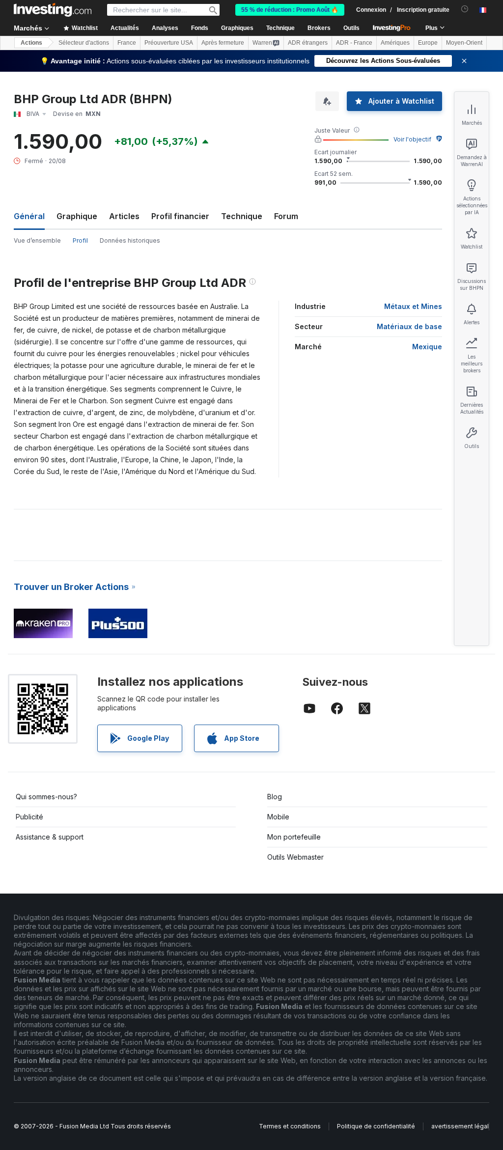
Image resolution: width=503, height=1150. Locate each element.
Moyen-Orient (464, 42)
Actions (31, 42)
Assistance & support (50, 837)
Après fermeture (222, 42)
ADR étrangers (308, 42)
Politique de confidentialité (376, 1126)
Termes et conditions (290, 1126)
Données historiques (130, 240)
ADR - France (354, 42)
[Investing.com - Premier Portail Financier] (52, 10)
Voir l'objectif (412, 139)
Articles (124, 216)
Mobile (278, 817)
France (126, 42)
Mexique (427, 346)
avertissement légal (460, 1126)
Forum (286, 216)
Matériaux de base (409, 326)
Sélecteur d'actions (83, 42)
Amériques (395, 42)
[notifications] (465, 9)
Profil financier (180, 216)
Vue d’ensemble (37, 240)
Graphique (76, 216)
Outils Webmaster (295, 857)
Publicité (29, 817)
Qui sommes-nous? (46, 796)
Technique (241, 216)
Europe (428, 42)
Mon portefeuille (294, 837)
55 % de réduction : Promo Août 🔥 (289, 9)
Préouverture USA (168, 42)
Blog (274, 796)
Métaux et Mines (413, 306)
